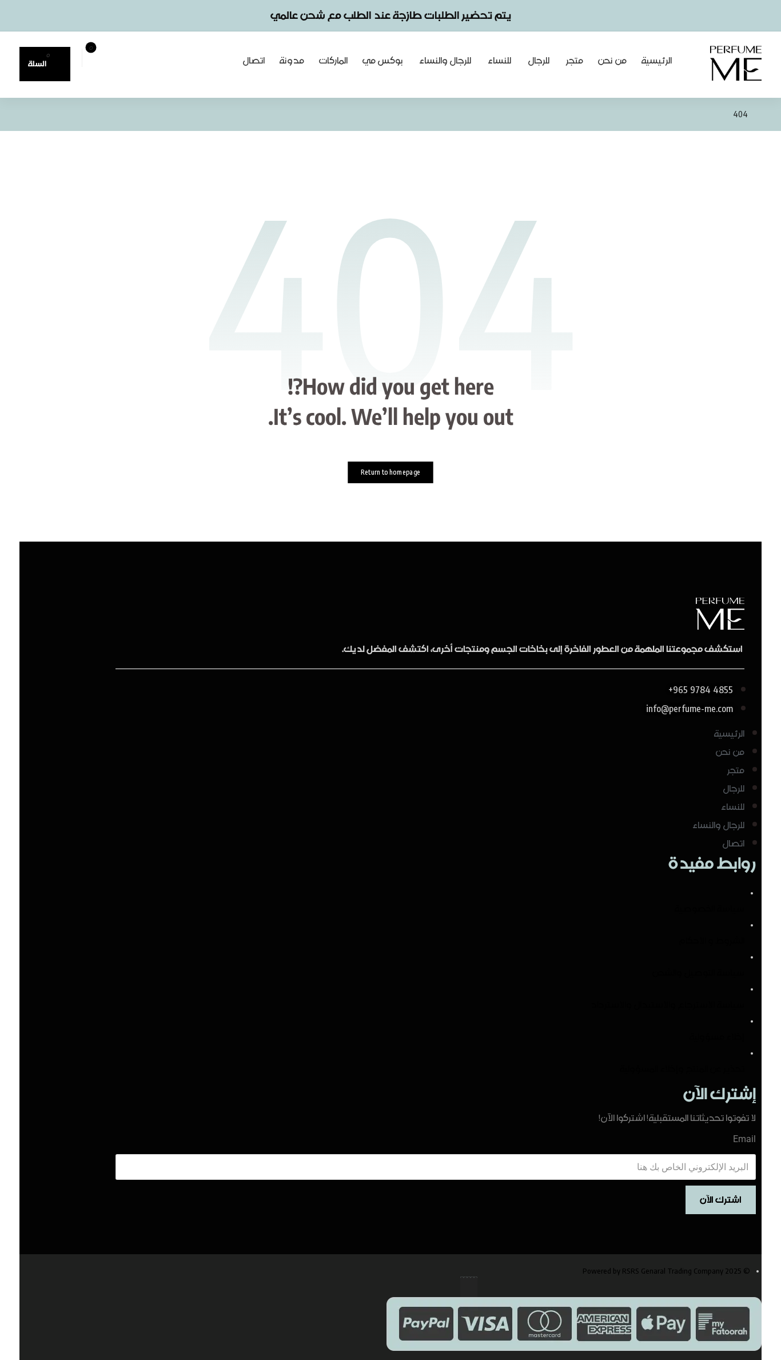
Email (744, 1139)
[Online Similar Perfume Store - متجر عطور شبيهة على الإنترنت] (736, 63)
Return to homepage (390, 472)
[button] (44, 64)
